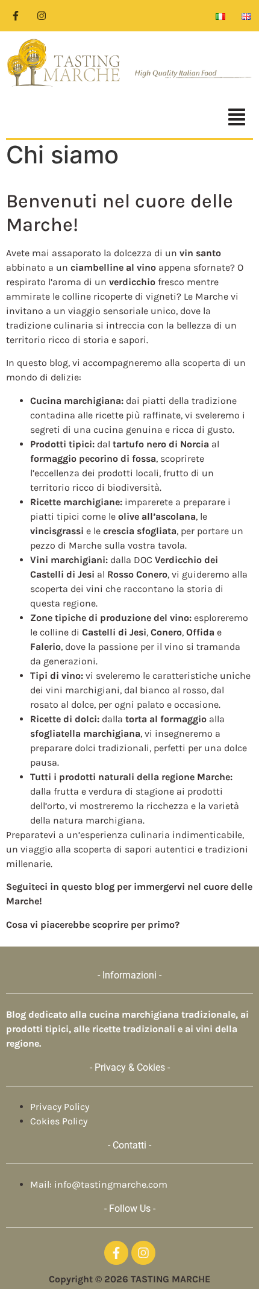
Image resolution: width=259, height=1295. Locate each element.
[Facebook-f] (15, 15)
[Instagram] (41, 15)
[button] (129, 118)
